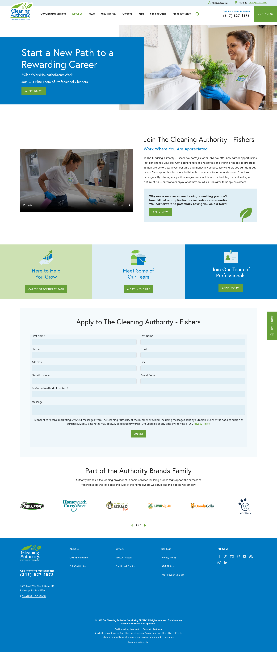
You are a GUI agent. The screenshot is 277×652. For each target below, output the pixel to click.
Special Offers (158, 13)
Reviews (120, 548)
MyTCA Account (124, 557)
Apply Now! (161, 212)
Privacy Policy (168, 557)
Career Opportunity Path (46, 289)
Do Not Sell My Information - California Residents (138, 629)
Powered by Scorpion (138, 642)
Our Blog (127, 13)
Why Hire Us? (108, 13)
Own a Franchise (79, 557)
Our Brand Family (125, 566)
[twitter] (225, 556)
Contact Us (266, 13)
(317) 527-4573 (37, 575)
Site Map (166, 548)
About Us (77, 13)
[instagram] (219, 562)
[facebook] (219, 556)
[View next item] (144, 525)
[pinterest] (238, 556)
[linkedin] (225, 562)
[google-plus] (232, 556)
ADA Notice (167, 566)
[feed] (250, 556)
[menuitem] (53, 14)
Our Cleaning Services (53, 13)
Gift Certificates (78, 566)
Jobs (141, 13)
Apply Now (272, 322)
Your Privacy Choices (172, 574)
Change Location (258, 2)
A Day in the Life (138, 289)
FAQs (92, 13)
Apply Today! (34, 90)
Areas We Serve (182, 13)
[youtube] (244, 556)
